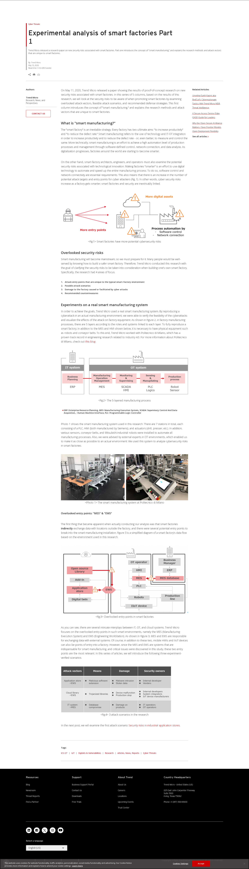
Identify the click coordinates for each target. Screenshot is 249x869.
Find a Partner (32, 801)
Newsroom (31, 790)
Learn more (77, 866)
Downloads (77, 796)
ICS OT (64, 753)
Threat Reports (33, 796)
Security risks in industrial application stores (154, 725)
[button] (38, 114)
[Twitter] (45, 830)
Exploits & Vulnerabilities (89, 753)
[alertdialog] (124, 864)
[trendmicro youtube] (60, 830)
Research (109, 753)
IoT (72, 753)
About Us (122, 784)
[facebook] (37, 830)
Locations (122, 796)
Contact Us (38, 113)
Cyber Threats (149, 753)
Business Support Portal (83, 784)
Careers (121, 790)
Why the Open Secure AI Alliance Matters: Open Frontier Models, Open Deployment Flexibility (207, 127)
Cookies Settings (180, 863)
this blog (90, 341)
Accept (201, 863)
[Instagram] (52, 830)
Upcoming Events (126, 802)
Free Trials (76, 801)
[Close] (244, 863)
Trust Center (123, 808)
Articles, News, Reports (128, 753)
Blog (28, 784)
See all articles (199, 136)
